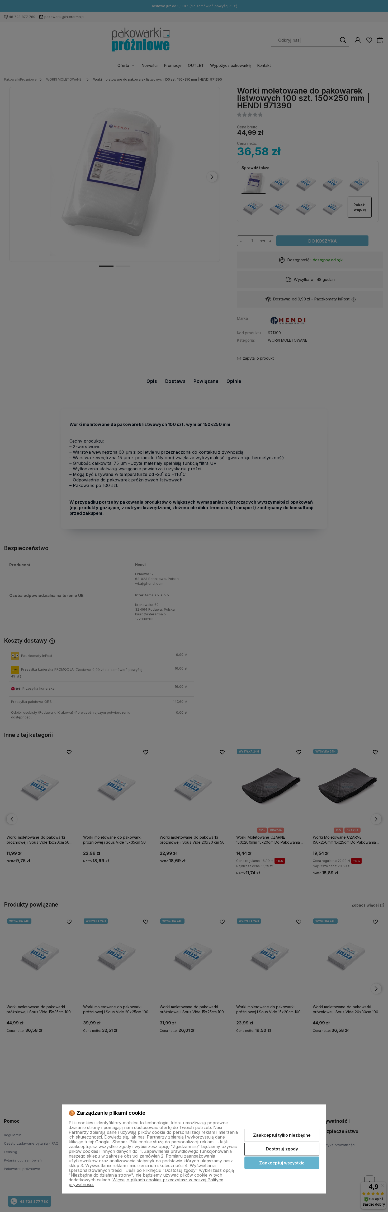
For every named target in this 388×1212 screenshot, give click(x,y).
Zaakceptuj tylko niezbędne (282, 1135)
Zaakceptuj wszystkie (282, 1162)
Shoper (119, 1141)
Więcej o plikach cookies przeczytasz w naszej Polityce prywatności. (146, 1182)
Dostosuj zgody (282, 1148)
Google (102, 1141)
